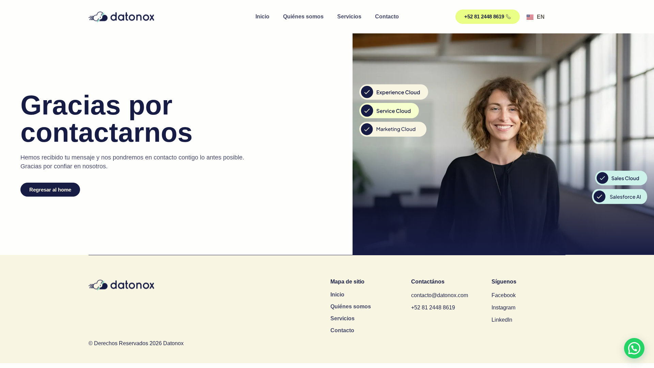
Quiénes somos (303, 16)
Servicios (349, 16)
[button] (634, 348)
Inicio (262, 16)
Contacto (387, 16)
